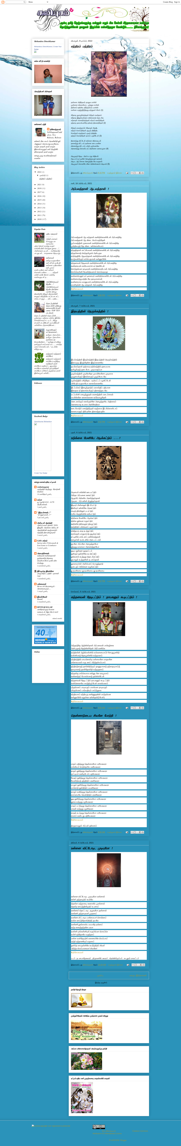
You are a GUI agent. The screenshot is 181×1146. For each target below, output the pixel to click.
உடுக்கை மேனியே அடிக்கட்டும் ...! (96, 438)
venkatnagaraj (43, 487)
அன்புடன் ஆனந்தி (44, 523)
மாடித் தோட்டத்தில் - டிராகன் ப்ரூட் (48, 574)
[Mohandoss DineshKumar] (35, 52)
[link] (77, 952)
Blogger (123, 1140)
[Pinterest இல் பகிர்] (142, 173)
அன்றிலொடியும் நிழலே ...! (52, 283)
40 (40, 632)
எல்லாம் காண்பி (57, 618)
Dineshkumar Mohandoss (43, 421)
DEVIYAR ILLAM (44, 607)
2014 (39, 203)
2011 (39, 215)
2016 (39, 196)
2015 (39, 199)
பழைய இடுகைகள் (138, 975)
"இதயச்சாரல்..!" (44, 512)
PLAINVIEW (114, 1140)
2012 (39, 211)
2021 (39, 184)
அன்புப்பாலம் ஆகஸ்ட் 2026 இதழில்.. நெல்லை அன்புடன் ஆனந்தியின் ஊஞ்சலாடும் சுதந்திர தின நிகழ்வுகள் (47, 529)
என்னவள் (50, 257)
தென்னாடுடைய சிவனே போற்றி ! (94, 716)
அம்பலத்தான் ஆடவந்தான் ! (90, 189)
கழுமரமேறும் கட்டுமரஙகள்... (52, 330)
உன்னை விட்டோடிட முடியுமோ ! (92, 848)
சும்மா (39, 499)
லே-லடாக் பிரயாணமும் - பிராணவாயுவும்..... (46, 587)
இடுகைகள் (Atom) (115, 983)
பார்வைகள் (41, 584)
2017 (39, 192)
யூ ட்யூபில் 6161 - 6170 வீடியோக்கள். (45, 503)
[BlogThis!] (134, 173)
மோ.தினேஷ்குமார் (109, 1131)
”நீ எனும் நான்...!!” (44, 514)
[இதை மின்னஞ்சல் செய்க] (132, 173)
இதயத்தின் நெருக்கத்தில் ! (90, 311)
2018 (39, 188)
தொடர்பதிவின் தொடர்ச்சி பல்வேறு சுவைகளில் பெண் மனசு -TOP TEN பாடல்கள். (53, 308)
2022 (39, 172)
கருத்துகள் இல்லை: (115, 173)
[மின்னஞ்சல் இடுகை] (127, 173)
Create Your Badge (40, 473)
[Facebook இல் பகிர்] (140, 173)
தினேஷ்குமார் (55, 129)
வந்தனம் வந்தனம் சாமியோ (53, 354)
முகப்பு (100, 975)
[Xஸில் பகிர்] (137, 173)
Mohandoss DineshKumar (43, 46)
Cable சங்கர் (42, 540)
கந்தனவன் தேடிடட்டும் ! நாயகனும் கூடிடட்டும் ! (104, 597)
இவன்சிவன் (42, 596)
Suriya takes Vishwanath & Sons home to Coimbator (47, 544)
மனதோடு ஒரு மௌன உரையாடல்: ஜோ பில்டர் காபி (47, 610)
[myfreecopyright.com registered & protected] (51, 1126)
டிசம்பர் (43, 175)
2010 (39, 219)
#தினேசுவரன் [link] (77, 288)
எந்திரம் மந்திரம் (81, 46)
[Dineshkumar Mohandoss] (42, 470)
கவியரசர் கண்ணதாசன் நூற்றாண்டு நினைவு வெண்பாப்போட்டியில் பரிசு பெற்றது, (47, 559)
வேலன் (40, 599)
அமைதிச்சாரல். (43, 553)
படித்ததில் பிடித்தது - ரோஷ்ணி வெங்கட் (48, 490)
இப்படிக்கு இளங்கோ (45, 571)
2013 (39, 207)
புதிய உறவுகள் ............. (51, 235)
